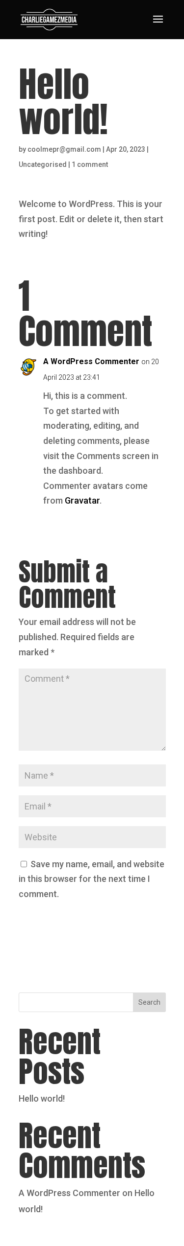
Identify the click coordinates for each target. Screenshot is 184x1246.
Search (149, 1002)
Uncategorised (43, 164)
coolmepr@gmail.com (64, 149)
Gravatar (82, 500)
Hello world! (42, 1098)
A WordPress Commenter (91, 361)
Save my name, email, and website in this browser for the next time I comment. (91, 879)
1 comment (90, 164)
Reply (148, 522)
